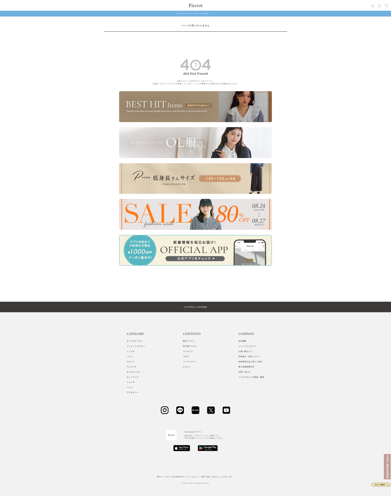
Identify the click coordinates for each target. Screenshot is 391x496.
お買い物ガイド (245, 351)
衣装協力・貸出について (249, 356)
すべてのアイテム (135, 341)
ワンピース (132, 367)
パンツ (130, 356)
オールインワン (134, 372)
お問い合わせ (244, 372)
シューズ (131, 382)
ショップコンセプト (247, 346)
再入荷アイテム (190, 346)
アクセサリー (133, 392)
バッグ (130, 387)
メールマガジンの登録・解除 (251, 377)
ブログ (186, 356)
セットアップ (133, 377)
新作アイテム (189, 341)
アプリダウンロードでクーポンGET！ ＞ (195, 14)
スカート (131, 362)
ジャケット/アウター (136, 346)
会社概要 (242, 341)
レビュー (187, 367)
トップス (131, 351)
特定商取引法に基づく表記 (250, 362)
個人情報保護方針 (246, 367)
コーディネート (190, 362)
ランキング (188, 351)
